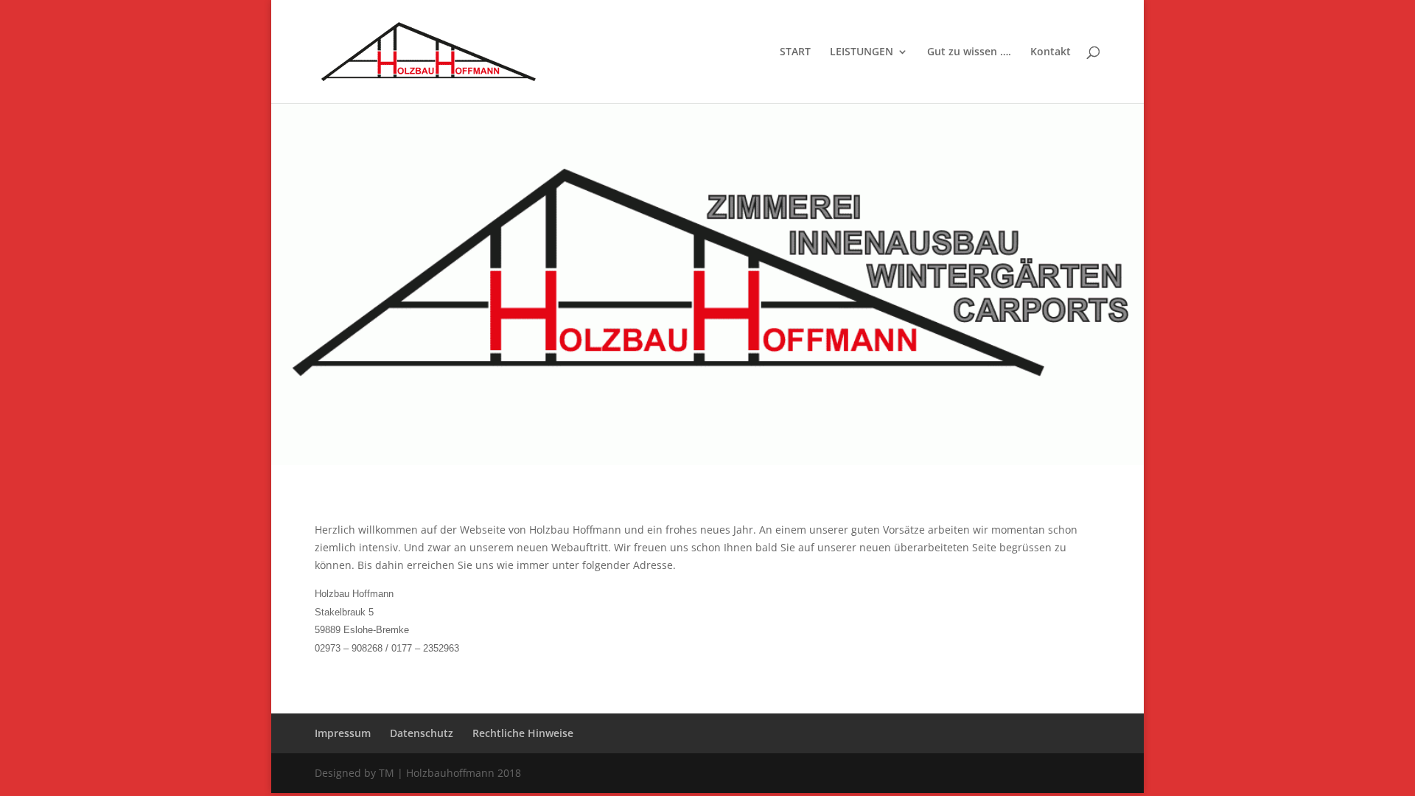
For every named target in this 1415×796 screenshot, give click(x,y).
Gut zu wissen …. (969, 52)
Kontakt (1050, 52)
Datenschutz (421, 733)
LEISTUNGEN (861, 52)
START (795, 52)
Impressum (343, 733)
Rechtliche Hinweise (522, 733)
